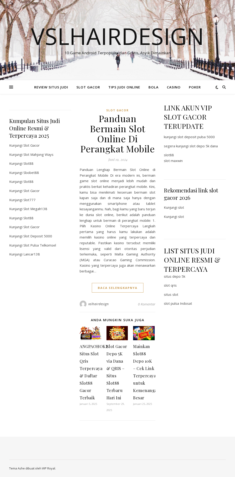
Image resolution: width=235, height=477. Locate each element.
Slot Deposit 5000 (37, 236)
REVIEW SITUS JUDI (51, 87)
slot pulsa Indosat (178, 303)
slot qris (170, 285)
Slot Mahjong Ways (38, 154)
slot (181, 207)
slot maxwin (173, 160)
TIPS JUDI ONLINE (124, 87)
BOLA (153, 87)
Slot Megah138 (35, 208)
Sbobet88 (31, 172)
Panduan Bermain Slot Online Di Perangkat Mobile (117, 133)
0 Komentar (146, 304)
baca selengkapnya (117, 288)
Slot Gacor (31, 145)
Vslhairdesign (117, 36)
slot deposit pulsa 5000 (196, 136)
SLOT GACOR (88, 87)
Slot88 (28, 163)
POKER (195, 87)
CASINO (174, 87)
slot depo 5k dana (204, 146)
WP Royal (48, 468)
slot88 (169, 155)
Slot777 (29, 199)
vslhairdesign (98, 304)
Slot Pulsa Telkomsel (39, 245)
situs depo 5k (174, 276)
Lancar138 (31, 254)
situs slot (171, 294)
